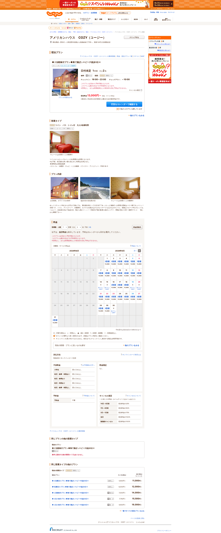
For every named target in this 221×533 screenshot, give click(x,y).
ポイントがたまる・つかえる (58, 28)
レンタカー (125, 19)
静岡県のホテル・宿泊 (64, 32)
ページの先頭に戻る (137, 518)
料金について (136, 246)
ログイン (86, 13)
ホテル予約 (53, 32)
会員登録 (94, 13)
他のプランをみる (137, 115)
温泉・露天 (71, 23)
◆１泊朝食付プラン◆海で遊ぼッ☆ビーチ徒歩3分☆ (70, 493)
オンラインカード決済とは (131, 355)
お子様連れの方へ (88, 365)
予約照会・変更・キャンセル (158, 12)
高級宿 (78, 23)
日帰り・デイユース (86, 23)
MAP (142, 56)
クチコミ (137, 56)
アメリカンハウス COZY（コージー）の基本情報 (97, 56)
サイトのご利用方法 (156, 8)
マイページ (171, 12)
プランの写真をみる (65, 97)
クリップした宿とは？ (163, 44)
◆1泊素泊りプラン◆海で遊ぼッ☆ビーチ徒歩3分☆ (70, 487)
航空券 (136, 19)
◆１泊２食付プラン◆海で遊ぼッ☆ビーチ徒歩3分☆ (70, 505)
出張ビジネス (63, 23)
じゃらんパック (85, 19)
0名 (90, 227)
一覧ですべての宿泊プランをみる (132, 511)
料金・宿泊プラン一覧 (124, 56)
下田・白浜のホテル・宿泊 (80, 32)
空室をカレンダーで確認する (124, 104)
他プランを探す (100, 288)
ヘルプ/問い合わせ (169, 8)
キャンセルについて (134, 396)
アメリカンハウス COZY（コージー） (101, 32)
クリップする (134, 37)
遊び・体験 (98, 19)
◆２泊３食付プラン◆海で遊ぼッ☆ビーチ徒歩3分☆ (70, 499)
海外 (156, 19)
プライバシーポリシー (164, 530)
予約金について (89, 396)
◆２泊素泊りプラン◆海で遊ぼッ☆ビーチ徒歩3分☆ (70, 481)
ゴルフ (146, 19)
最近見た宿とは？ (164, 50)
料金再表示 (137, 227)
